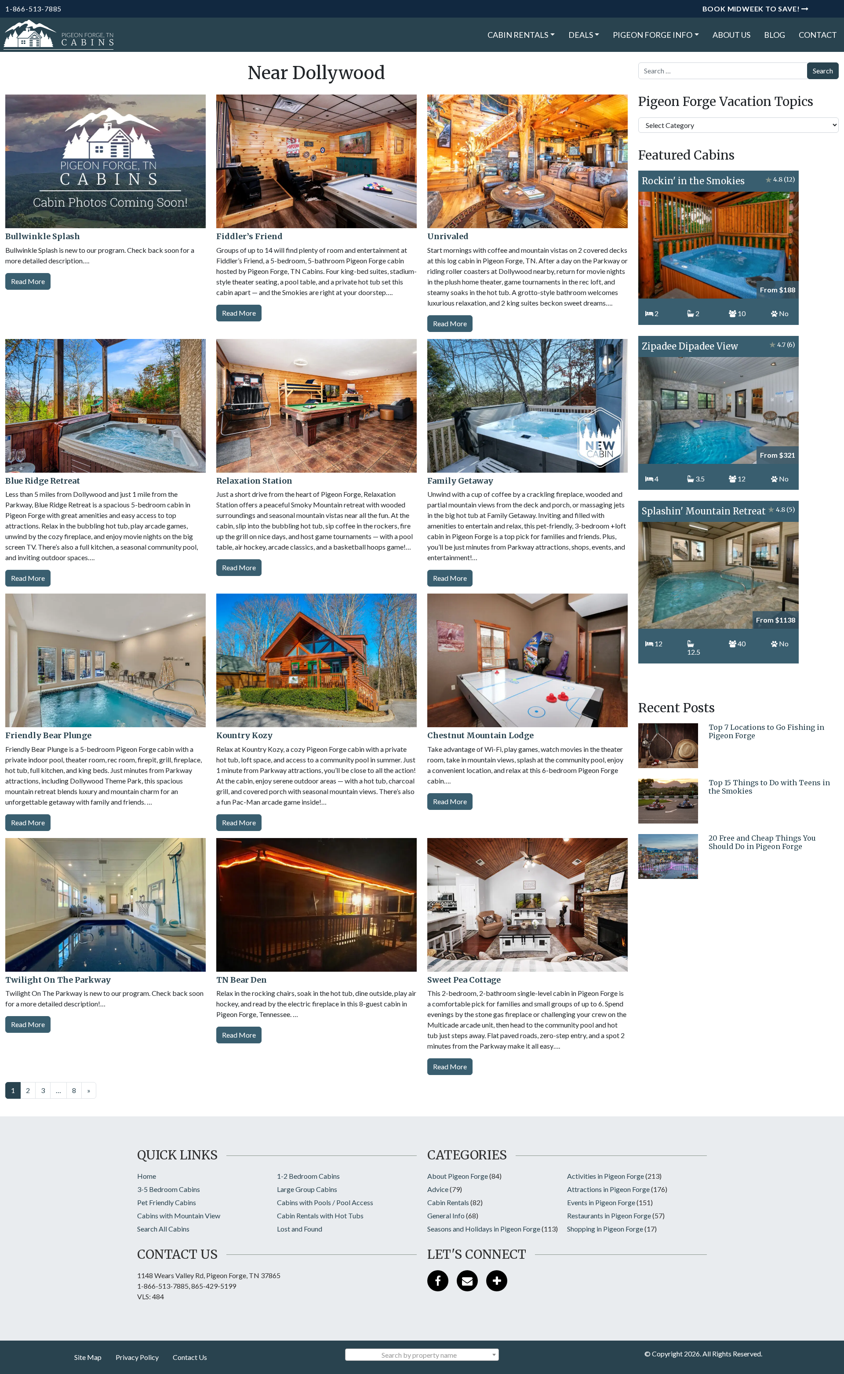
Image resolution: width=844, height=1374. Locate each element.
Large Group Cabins (307, 1189)
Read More (28, 281)
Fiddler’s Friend (249, 236)
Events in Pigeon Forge (601, 1202)
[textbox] (422, 1355)
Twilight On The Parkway (58, 980)
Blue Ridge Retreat (42, 481)
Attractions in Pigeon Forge (608, 1189)
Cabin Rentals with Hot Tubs (320, 1215)
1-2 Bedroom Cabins (308, 1176)
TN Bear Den (241, 980)
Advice (437, 1189)
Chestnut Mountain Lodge (480, 735)
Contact (818, 35)
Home (146, 1176)
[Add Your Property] (496, 1280)
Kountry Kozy (244, 735)
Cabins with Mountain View (178, 1215)
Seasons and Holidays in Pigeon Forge (483, 1229)
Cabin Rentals (517, 35)
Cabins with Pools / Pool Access (325, 1202)
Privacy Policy (137, 1357)
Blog (774, 35)
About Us (731, 35)
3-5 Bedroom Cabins (168, 1189)
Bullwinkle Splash (42, 236)
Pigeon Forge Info (652, 35)
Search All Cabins (163, 1229)
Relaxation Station (254, 481)
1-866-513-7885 (33, 8)
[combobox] (422, 1354)
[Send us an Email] (467, 1280)
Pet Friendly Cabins (166, 1202)
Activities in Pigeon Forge (605, 1176)
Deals (580, 35)
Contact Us (190, 1357)
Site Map (88, 1357)
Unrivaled (448, 236)
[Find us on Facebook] (437, 1280)
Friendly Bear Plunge (48, 735)
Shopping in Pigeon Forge (605, 1229)
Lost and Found (299, 1229)
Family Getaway (460, 481)
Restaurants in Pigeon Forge (609, 1215)
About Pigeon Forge (457, 1176)
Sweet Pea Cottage (464, 980)
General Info (446, 1215)
